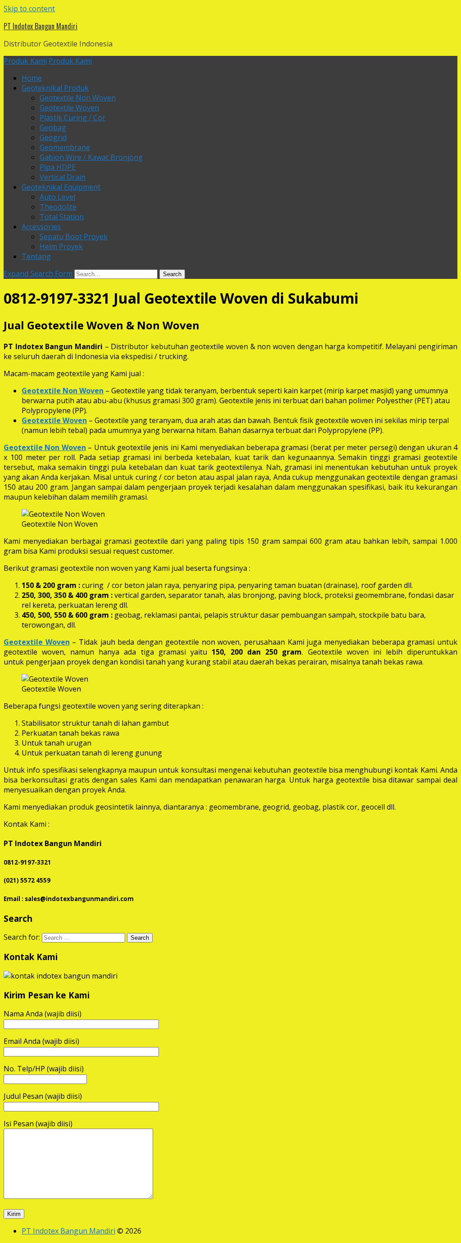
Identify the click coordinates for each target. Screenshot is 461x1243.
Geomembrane (65, 147)
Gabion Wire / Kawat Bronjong (91, 157)
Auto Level (57, 197)
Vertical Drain (63, 177)
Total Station (62, 217)
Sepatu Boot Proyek (74, 236)
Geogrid (53, 137)
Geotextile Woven (69, 108)
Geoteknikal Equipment (61, 187)
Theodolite (58, 207)
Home (32, 78)
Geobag (53, 127)
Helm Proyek (61, 246)
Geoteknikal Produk (55, 88)
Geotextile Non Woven (78, 98)
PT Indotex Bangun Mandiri (40, 26)
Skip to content (29, 9)
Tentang (36, 256)
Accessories (41, 227)
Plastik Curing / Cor (72, 118)
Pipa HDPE (58, 167)
